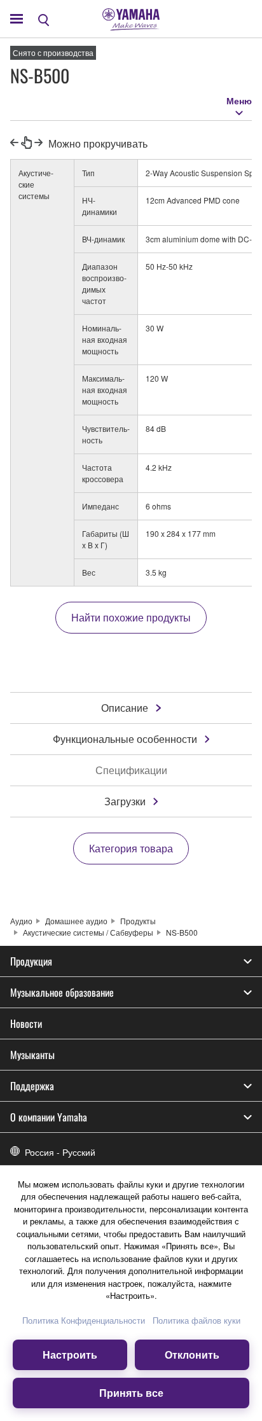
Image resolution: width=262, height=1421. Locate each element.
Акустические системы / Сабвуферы (88, 932)
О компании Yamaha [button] (48, 1117)
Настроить (70, 1354)
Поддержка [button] (32, 1085)
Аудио (21, 920)
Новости (26, 1023)
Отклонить (192, 1354)
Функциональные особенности (125, 738)
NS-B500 (182, 932)
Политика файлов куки (196, 1320)
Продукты (138, 920)
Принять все (131, 1392)
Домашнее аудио (76, 920)
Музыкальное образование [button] (62, 992)
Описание (124, 707)
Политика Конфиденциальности (83, 1320)
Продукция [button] (31, 961)
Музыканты (32, 1054)
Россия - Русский (60, 1152)
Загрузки (125, 801)
